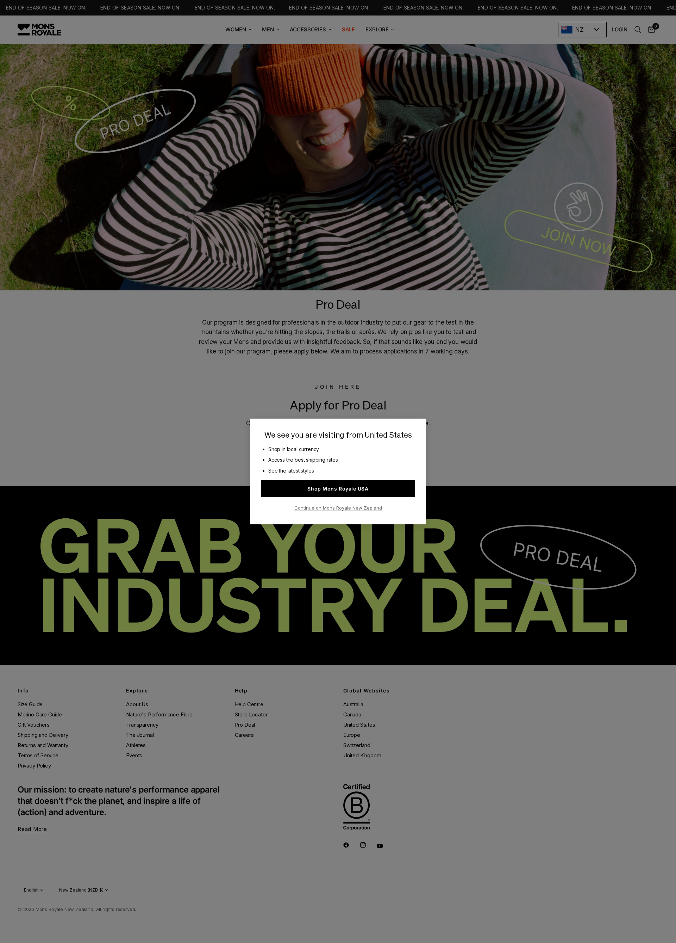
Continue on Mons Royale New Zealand (338, 508)
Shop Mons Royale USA (337, 489)
